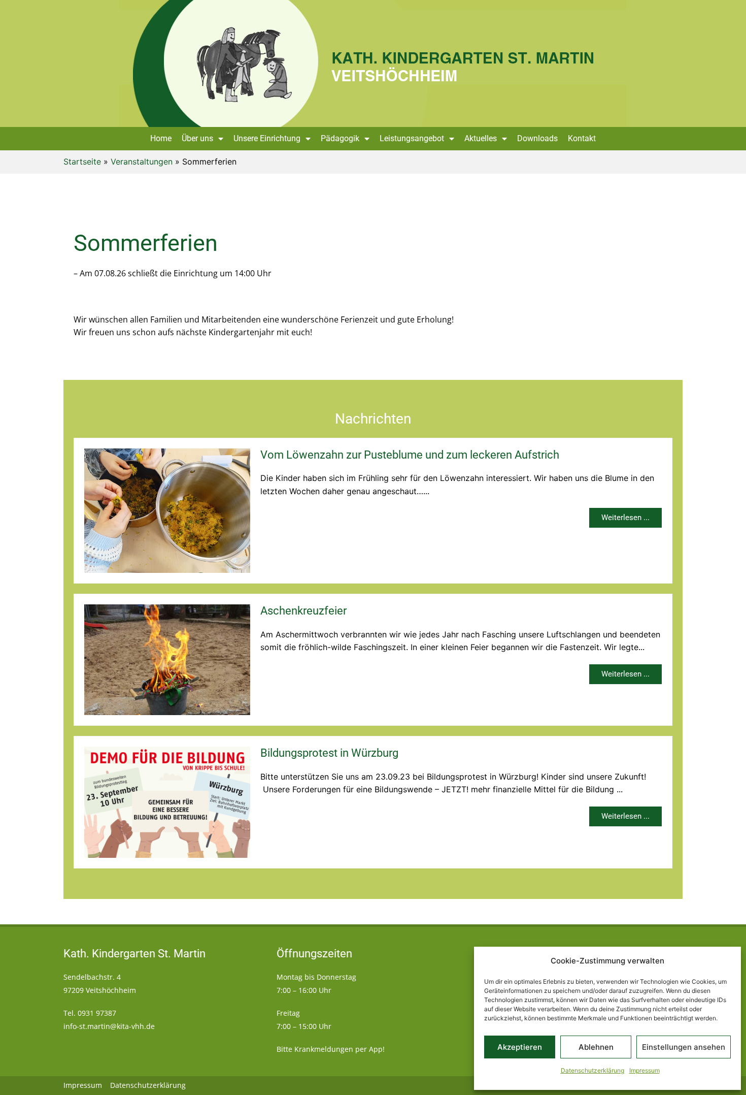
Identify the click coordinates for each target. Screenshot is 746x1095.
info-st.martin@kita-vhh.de (109, 1026)
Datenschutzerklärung (592, 1070)
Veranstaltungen (142, 161)
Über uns (197, 138)
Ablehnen (596, 1047)
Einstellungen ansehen (683, 1047)
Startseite (82, 161)
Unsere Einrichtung (266, 138)
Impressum (644, 1070)
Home (161, 138)
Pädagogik (340, 138)
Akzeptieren (519, 1047)
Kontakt (582, 138)
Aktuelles (480, 138)
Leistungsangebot (412, 138)
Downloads (537, 138)
